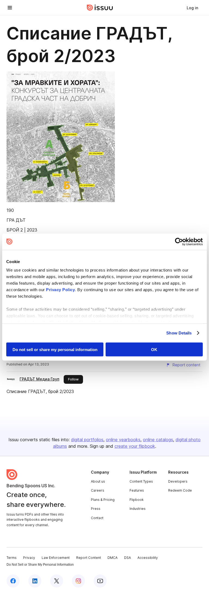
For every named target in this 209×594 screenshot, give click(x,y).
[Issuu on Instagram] (78, 580)
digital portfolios (87, 439)
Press (95, 509)
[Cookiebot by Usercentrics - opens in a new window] (179, 241)
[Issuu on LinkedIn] (34, 580)
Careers (97, 490)
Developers (178, 481)
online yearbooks (123, 439)
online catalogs (158, 439)
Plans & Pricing (103, 500)
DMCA (112, 558)
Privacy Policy (60, 289)
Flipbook (137, 500)
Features (137, 490)
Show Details (179, 333)
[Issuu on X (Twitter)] (56, 580)
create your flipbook (135, 446)
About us (98, 481)
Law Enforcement (56, 558)
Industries (138, 509)
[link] (192, 7)
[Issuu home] (100, 8)
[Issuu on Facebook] (13, 580)
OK (154, 349)
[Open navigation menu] (9, 7)
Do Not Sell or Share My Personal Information (40, 564)
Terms (12, 558)
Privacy (29, 558)
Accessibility (147, 558)
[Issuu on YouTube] (100, 580)
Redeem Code (180, 490)
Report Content (88, 558)
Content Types (141, 481)
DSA (127, 558)
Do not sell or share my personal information (55, 349)
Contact (97, 518)
